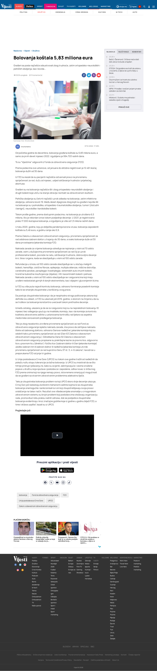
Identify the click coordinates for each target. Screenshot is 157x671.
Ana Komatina (26, 147)
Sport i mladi (53, 607)
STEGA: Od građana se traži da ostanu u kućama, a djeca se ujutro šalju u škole (125, 70)
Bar (111, 567)
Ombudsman (36, 597)
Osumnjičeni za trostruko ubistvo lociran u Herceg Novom (123, 81)
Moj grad (114, 558)
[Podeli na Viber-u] (94, 75)
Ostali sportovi (54, 586)
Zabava (79, 558)
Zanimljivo (80, 564)
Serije (95, 567)
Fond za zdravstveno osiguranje (45, 495)
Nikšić (112, 603)
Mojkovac (113, 600)
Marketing (138, 558)
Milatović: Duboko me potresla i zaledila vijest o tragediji (122, 98)
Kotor (112, 597)
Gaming (79, 570)
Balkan (70, 561)
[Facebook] (45, 482)
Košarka (53, 573)
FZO (65, 495)
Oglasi (134, 7)
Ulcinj (112, 633)
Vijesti (34, 558)
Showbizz (80, 573)
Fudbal (53, 570)
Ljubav (87, 576)
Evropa (70, 564)
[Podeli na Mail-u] (99, 75)
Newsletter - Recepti (81, 660)
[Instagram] (63, 482)
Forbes (45, 558)
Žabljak (112, 639)
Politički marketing (137, 568)
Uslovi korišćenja (60, 655)
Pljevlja (112, 618)
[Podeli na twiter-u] (89, 75)
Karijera (41, 660)
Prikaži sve (123, 107)
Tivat (112, 627)
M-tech (34, 588)
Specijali (84, 646)
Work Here (123, 561)
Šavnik (112, 624)
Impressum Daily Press (95, 655)
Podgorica (113, 561)
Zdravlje (88, 561)
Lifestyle (88, 558)
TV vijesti (95, 559)
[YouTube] (57, 482)
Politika (34, 561)
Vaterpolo (54, 582)
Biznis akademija (35, 583)
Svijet (70, 558)
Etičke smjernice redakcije (42, 655)
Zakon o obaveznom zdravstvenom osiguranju (38, 506)
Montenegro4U (126, 558)
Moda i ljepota (87, 565)
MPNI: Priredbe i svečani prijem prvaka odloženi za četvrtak (125, 90)
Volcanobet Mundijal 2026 (55, 564)
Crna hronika (36, 570)
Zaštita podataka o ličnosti (100, 660)
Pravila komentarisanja (76, 655)
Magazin (63, 558)
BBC (92, 646)
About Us (115, 660)
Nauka (34, 594)
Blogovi (67, 646)
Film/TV (79, 567)
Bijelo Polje (114, 573)
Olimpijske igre (54, 592)
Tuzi (111, 630)
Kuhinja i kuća (88, 571)
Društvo (35, 564)
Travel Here (124, 564)
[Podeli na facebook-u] (84, 75)
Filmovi (95, 570)
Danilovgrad (114, 582)
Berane (112, 570)
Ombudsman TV (36, 601)
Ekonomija (35, 567)
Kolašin (112, 594)
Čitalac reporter (134, 655)
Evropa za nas (71, 571)
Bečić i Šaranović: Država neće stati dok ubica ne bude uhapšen (124, 60)
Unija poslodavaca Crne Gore (31, 500)
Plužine (112, 612)
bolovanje (23, 495)
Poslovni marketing (137, 562)
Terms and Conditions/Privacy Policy (59, 660)
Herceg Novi (112, 589)
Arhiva (75, 646)
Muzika (79, 561)
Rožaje (112, 621)
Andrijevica (114, 564)
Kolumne (105, 558)
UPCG (50, 500)
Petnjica (113, 606)
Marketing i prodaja (112, 655)
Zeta (111, 636)
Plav (111, 609)
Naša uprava (36, 606)
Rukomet (54, 579)
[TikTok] (69, 482)
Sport (53, 558)
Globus (70, 567)
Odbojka (54, 597)
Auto (33, 579)
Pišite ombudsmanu (24, 655)
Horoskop (88, 579)
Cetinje (112, 579)
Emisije (95, 564)
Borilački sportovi (54, 601)
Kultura (34, 573)
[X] (51, 482)
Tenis (52, 576)
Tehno (34, 591)
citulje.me (123, 7)
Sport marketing (54, 613)
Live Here (123, 567)
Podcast (35, 576)
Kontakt (124, 655)
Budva (112, 576)
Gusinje (113, 585)
